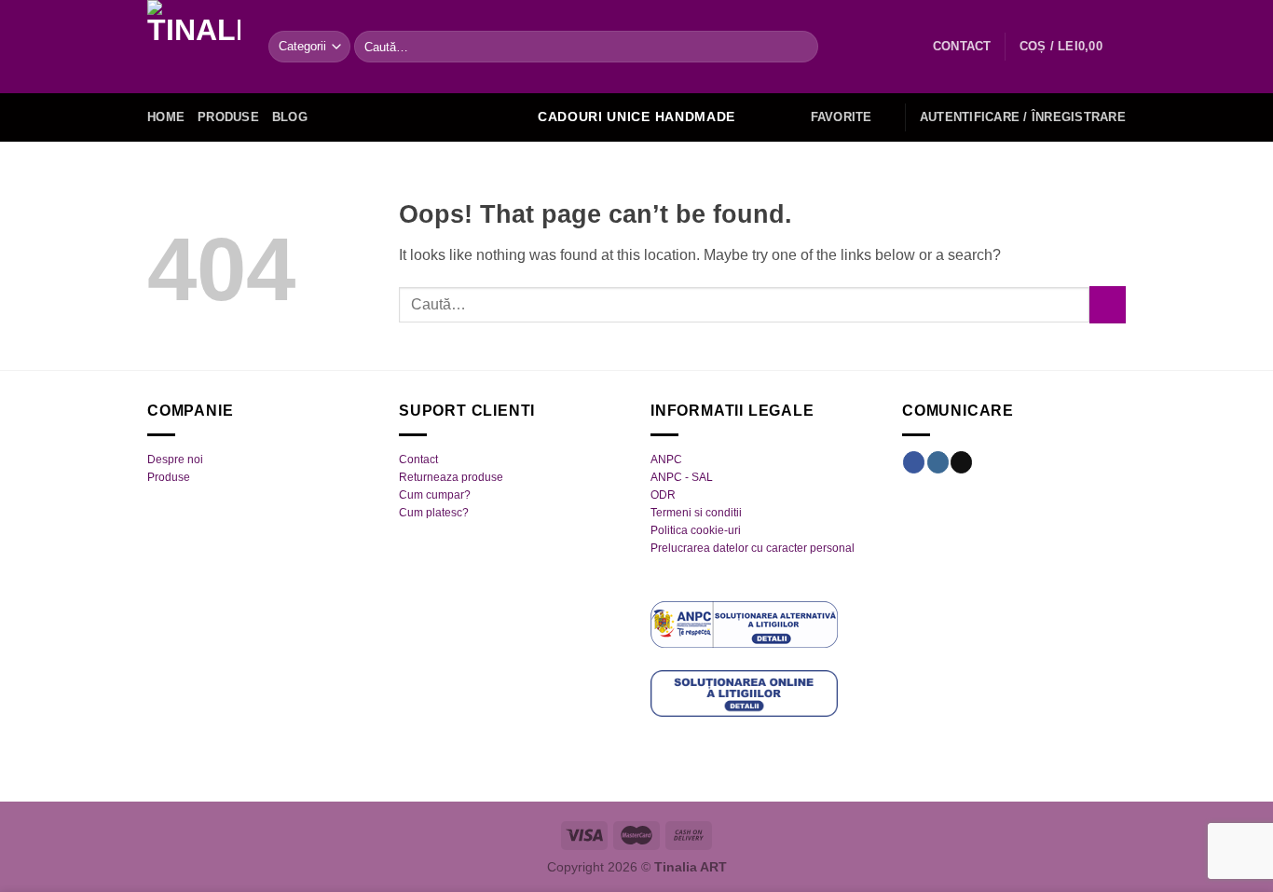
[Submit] (800, 46)
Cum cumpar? (435, 494)
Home (166, 117)
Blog (290, 117)
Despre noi (175, 459)
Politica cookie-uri (695, 530)
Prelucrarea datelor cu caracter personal (752, 548)
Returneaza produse (451, 477)
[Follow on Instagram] (938, 462)
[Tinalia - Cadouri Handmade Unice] (193, 46)
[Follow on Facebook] (913, 462)
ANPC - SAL (681, 477)
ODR (663, 494)
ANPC (666, 459)
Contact (418, 459)
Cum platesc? (434, 512)
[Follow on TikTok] (961, 462)
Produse (228, 117)
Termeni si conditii (696, 512)
